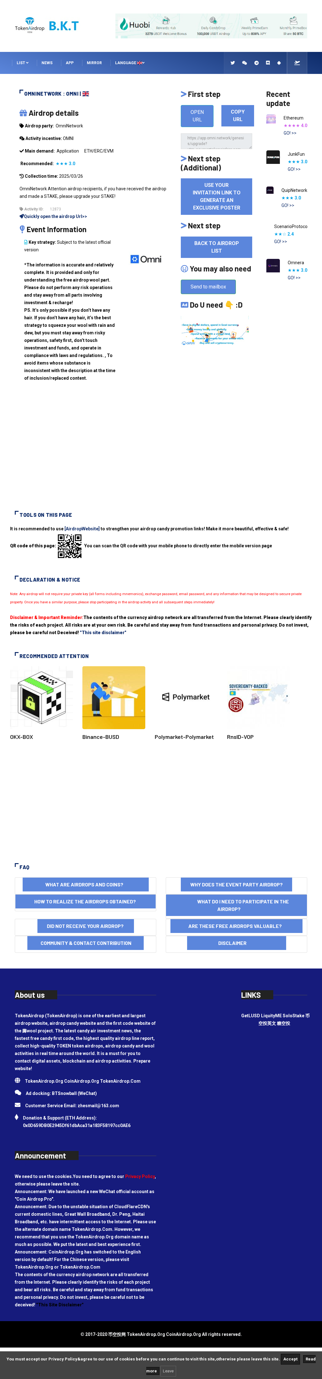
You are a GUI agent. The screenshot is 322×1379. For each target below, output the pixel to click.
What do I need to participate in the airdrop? (236, 905)
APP (70, 63)
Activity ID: (33, 209)
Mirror (94, 63)
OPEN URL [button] (197, 116)
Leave (168, 1371)
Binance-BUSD (100, 736)
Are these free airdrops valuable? (236, 926)
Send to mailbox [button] (208, 287)
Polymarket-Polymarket (184, 736)
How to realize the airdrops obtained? (85, 901)
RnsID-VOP (240, 736)
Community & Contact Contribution (85, 943)
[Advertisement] (161, 451)
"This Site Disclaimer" (60, 1304)
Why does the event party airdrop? (236, 884)
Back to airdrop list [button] (216, 247)
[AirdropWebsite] (82, 528)
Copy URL (238, 115)
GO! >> (290, 133)
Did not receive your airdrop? (86, 926)
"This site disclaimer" (103, 632)
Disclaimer (237, 943)
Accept (290, 1359)
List (21, 63)
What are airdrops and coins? (85, 884)
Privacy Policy (140, 1176)
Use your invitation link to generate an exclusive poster (217, 196)
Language (126, 63)
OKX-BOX (21, 736)
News (47, 63)
